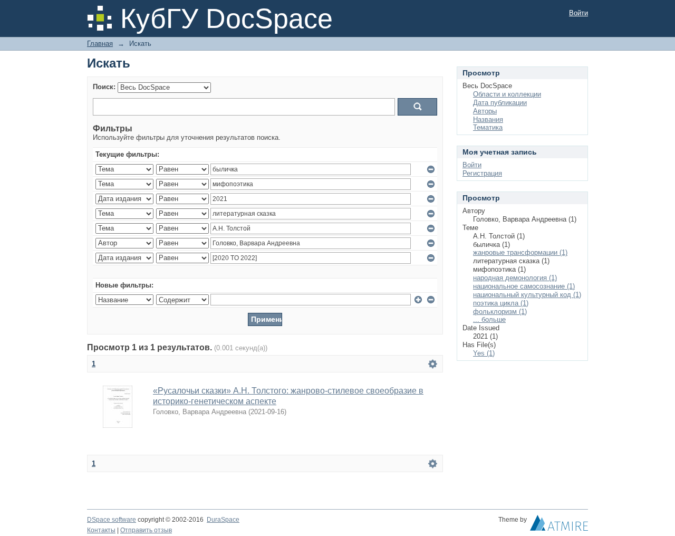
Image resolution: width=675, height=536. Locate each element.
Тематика (488, 127)
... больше (489, 319)
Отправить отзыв (146, 530)
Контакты (101, 530)
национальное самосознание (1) (524, 286)
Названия (488, 119)
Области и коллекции (507, 94)
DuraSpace (223, 519)
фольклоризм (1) (500, 311)
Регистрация (482, 173)
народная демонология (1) (515, 278)
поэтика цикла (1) (500, 303)
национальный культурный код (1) (527, 295)
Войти (578, 13)
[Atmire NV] (559, 525)
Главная (100, 43)
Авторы (485, 111)
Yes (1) (484, 353)
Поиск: (104, 87)
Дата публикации (500, 103)
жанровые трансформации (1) (520, 252)
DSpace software (111, 519)
